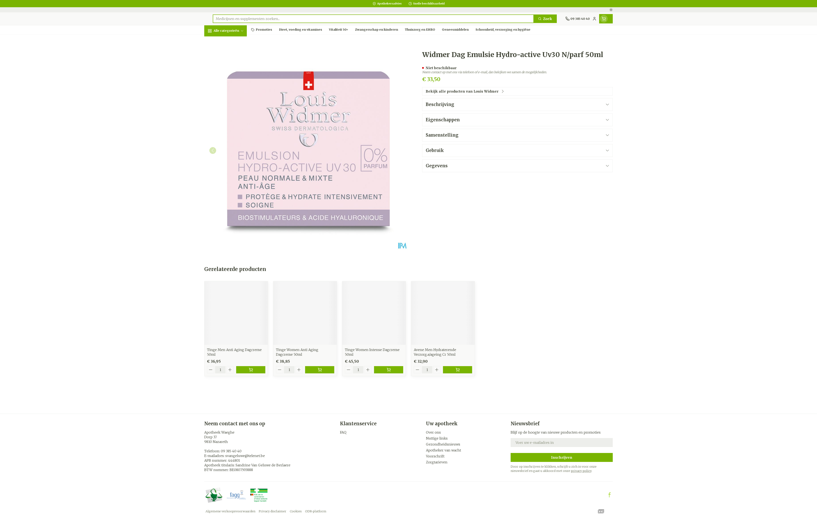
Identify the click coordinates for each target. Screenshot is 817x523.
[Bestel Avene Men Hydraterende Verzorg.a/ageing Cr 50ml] (457, 369)
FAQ (343, 432)
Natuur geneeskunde (231, 116)
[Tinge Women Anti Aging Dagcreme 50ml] (305, 313)
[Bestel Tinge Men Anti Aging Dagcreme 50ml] (250, 369)
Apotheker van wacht (443, 450)
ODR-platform (315, 511)
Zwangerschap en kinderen (231, 89)
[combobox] (373, 18)
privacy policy (581, 471)
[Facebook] (609, 495)
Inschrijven (561, 457)
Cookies (296, 511)
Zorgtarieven (436, 462)
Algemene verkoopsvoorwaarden (230, 511)
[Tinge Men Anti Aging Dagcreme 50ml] (236, 313)
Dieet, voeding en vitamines (231, 73)
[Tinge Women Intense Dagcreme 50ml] (374, 313)
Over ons (433, 432)
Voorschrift (435, 456)
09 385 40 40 (231, 451)
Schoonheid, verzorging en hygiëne (231, 56)
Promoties (217, 41)
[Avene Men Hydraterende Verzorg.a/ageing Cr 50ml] (443, 313)
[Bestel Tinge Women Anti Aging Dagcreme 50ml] (319, 369)
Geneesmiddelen (231, 152)
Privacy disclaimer (272, 511)
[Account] (594, 19)
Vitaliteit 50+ (231, 102)
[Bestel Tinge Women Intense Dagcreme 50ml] (388, 369)
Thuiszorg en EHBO (231, 129)
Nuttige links (437, 438)
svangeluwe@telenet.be (245, 456)
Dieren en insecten (231, 140)
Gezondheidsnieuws (443, 444)
